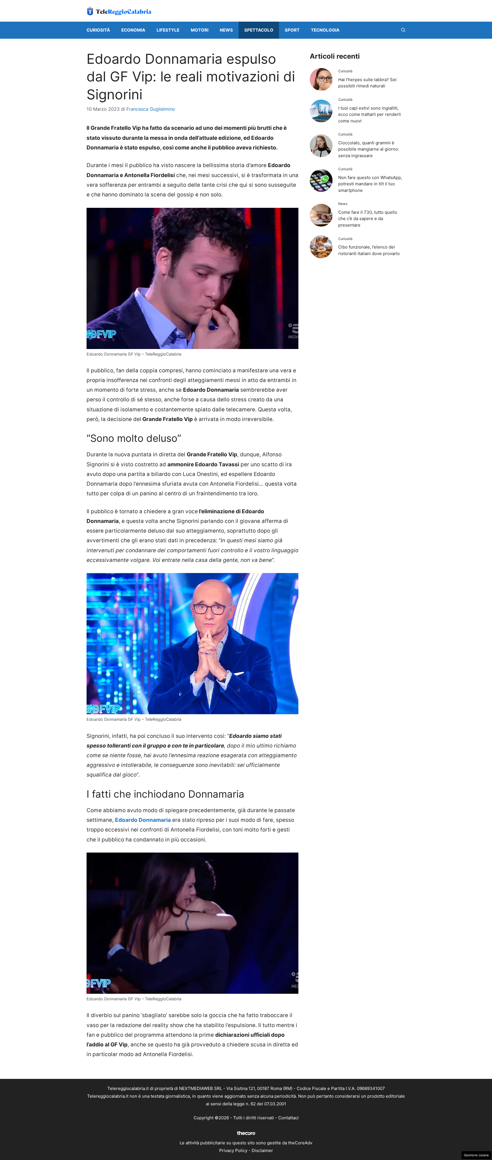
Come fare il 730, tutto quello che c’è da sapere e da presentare (367, 219)
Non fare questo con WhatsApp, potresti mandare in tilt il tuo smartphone (370, 184)
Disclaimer (262, 1150)
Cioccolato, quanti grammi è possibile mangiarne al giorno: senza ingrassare (368, 149)
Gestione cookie (476, 1155)
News (226, 30)
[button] (403, 30)
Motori (199, 30)
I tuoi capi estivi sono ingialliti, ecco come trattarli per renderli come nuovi (369, 114)
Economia (133, 30)
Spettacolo (258, 30)
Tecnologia (325, 30)
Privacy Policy (233, 1150)
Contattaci (288, 1117)
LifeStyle (168, 30)
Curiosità (98, 30)
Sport (292, 30)
